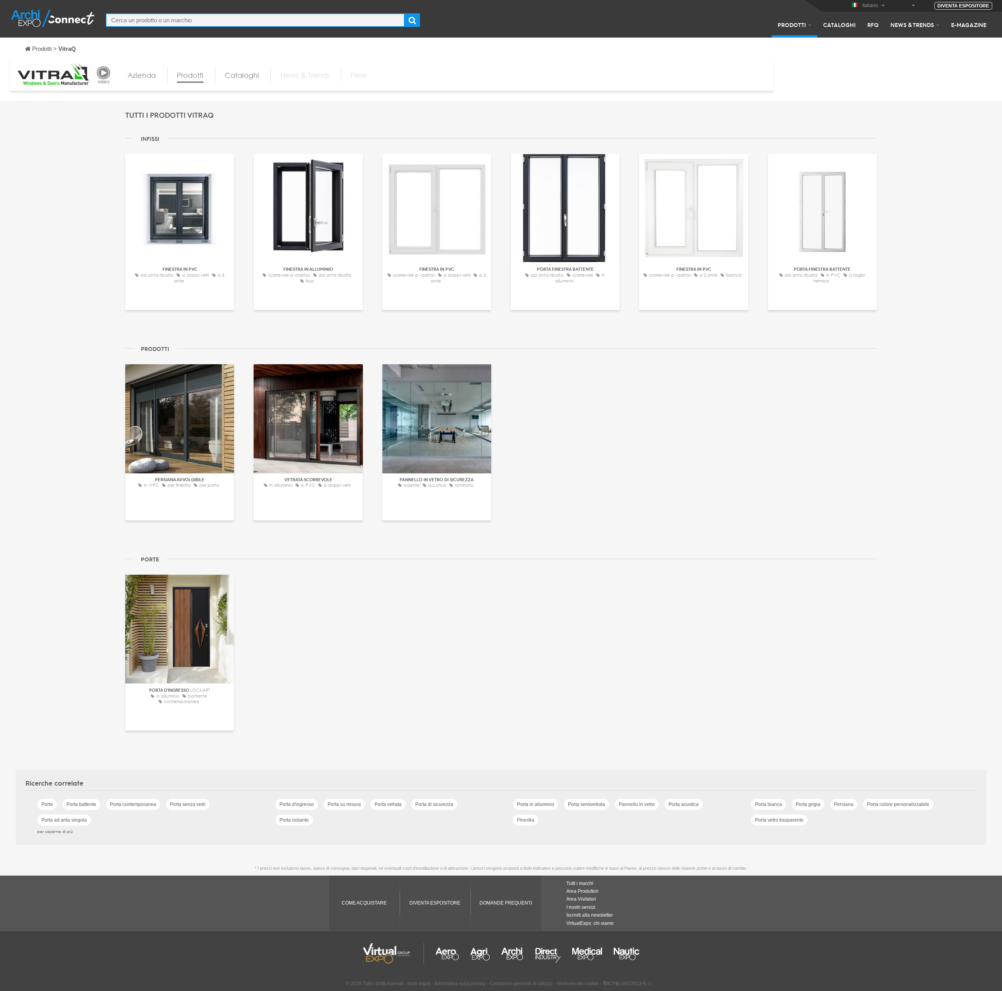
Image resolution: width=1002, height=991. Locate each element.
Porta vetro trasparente (779, 820)
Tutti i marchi (579, 883)
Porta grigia (808, 804)
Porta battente (81, 804)
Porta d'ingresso (296, 804)
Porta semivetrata (586, 804)
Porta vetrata (388, 804)
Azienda (142, 75)
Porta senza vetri (187, 804)
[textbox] (255, 20)
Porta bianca (768, 804)
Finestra (525, 820)
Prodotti (792, 24)
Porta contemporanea (133, 804)
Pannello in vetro (637, 804)
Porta (47, 804)
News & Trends (912, 24)
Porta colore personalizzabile (898, 804)
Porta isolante (294, 820)
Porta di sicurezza (434, 804)
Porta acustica (684, 804)
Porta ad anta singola (64, 820)
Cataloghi (839, 24)
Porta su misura (344, 804)
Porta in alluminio (535, 804)
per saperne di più (55, 831)
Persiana (843, 804)
